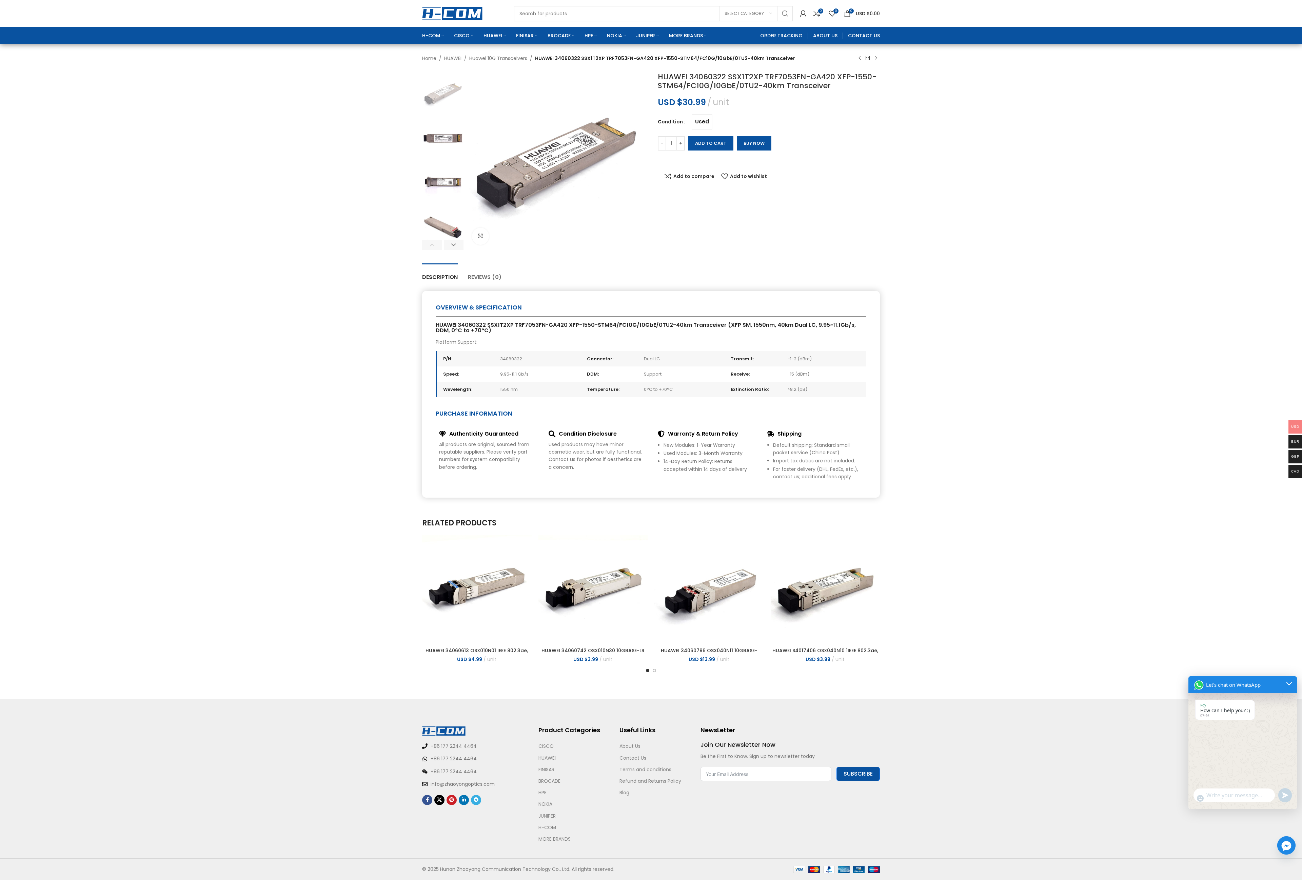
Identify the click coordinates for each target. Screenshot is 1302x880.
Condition (670, 121)
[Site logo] (452, 13)
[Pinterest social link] (452, 800)
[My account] (803, 13)
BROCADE (549, 781)
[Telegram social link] (476, 800)
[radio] (702, 121)
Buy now (754, 143)
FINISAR (546, 769)
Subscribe (858, 774)
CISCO (546, 746)
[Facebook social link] (427, 800)
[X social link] (439, 800)
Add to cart (711, 143)
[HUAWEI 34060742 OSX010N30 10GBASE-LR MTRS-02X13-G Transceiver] (593, 589)
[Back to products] (868, 58)
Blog (624, 792)
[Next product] (876, 58)
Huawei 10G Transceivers (498, 58)
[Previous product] (859, 58)
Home (429, 58)
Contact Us (632, 758)
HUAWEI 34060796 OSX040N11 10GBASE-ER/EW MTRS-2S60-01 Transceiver (709, 654)
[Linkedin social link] (464, 800)
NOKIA (545, 804)
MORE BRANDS (554, 839)
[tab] (440, 273)
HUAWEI (452, 58)
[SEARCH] (785, 13)
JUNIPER (547, 816)
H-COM (547, 827)
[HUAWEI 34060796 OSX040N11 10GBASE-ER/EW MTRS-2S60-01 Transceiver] (709, 589)
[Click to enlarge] (480, 236)
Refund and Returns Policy (650, 781)
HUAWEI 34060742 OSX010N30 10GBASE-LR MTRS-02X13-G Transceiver (593, 654)
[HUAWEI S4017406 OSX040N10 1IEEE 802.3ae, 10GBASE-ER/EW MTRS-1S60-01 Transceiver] (825, 589)
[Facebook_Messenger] (1286, 845)
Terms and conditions (645, 769)
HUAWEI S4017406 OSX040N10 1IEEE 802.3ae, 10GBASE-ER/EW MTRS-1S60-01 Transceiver (825, 654)
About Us (629, 746)
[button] (432, 245)
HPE (542, 792)
